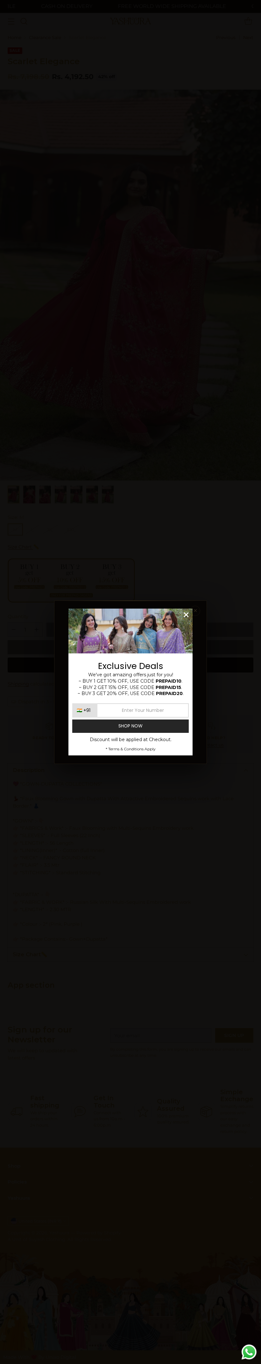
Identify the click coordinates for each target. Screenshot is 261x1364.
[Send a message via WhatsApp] (249, 1352)
